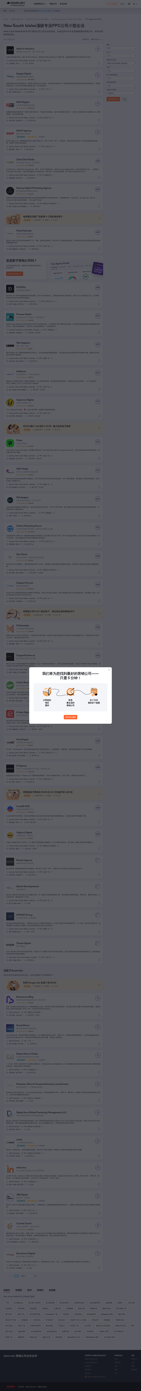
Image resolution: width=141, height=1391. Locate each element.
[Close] (109, 670)
